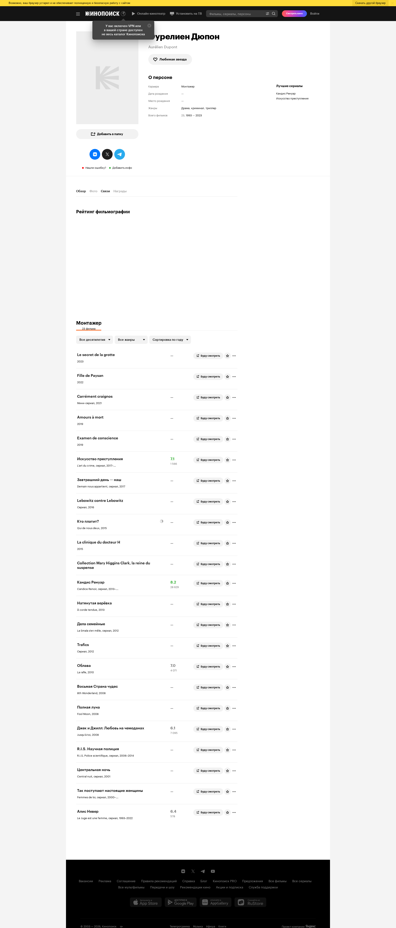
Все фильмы (278, 880)
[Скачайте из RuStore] (250, 902)
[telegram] (119, 154)
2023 (199, 115)
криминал (197, 107)
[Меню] (77, 14)
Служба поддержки (263, 886)
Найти (274, 13)
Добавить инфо (122, 167)
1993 (189, 115)
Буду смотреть (210, 355)
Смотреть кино (294, 13)
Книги (222, 926)
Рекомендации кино (195, 886)
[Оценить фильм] (227, 356)
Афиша (210, 926)
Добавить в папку (110, 134)
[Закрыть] (149, 25)
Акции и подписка (229, 886)
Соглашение (126, 880)
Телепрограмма (180, 926)
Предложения (252, 880)
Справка (188, 880)
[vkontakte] (95, 154)
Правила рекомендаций (159, 880)
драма (185, 107)
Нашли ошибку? (95, 167)
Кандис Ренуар (286, 93)
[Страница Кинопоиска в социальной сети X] (193, 871)
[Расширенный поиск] (267, 13)
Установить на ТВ (189, 13)
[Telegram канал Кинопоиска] (202, 871)
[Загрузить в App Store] (146, 902)
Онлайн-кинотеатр (151, 13)
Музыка (198, 926)
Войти (314, 13)
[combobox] (234, 13)
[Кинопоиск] (102, 13)
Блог (203, 880)
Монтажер (187, 86)
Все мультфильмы (131, 886)
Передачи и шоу (162, 886)
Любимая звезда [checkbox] (173, 59)
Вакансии (86, 880)
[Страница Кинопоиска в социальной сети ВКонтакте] (183, 871)
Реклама (105, 880)
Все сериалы (302, 880)
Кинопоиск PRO (225, 880)
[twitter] (107, 154)
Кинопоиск (109, 926)
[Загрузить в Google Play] (181, 902)
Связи (105, 191)
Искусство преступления (292, 98)
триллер (211, 107)
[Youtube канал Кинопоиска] (212, 871)
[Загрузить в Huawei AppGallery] (215, 902)
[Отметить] (234, 356)
